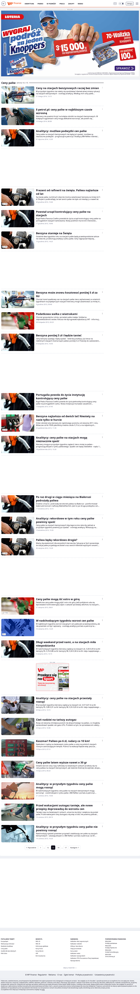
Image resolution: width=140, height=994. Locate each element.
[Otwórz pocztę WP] (115, 3)
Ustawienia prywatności (104, 975)
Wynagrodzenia (75, 961)
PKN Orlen (4, 953)
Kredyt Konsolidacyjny (111, 952)
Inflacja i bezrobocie (76, 946)
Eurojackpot (4, 941)
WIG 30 (38, 944)
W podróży (51, 4)
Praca (62, 4)
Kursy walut (73, 951)
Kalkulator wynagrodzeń (77, 956)
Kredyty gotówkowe (111, 943)
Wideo (80, 4)
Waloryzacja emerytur (7, 944)
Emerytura (29, 4)
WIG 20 (38, 941)
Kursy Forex (39, 949)
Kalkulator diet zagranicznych (79, 941)
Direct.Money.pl (110, 956)
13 (53, 848)
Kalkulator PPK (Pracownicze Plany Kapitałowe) (84, 958)
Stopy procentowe (75, 949)
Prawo (40, 4)
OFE (37, 953)
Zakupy (71, 4)
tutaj (43, 989)
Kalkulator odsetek (76, 944)
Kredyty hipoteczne (111, 948)
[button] (121, 3)
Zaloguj (129, 4)
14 (58, 848)
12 (48, 848)
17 (66, 848)
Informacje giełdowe (42, 946)
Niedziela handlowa (7, 946)
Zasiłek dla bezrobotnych (8, 951)
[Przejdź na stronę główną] (3, 5)
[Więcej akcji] (102, 87)
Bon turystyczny (40, 956)
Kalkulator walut (75, 953)
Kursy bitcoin (39, 951)
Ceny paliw (4, 949)
